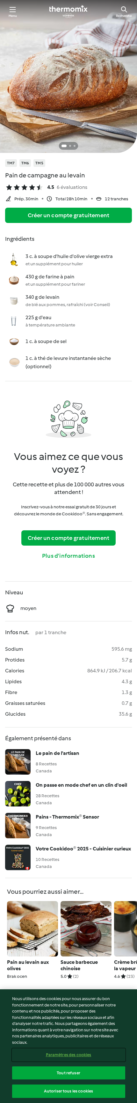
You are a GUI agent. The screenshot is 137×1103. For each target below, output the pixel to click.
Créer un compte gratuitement (69, 215)
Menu (13, 16)
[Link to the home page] (68, 11)
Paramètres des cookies (68, 1054)
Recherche (124, 16)
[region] (68, 1046)
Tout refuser (68, 1073)
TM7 (11, 163)
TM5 (39, 163)
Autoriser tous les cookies (68, 1091)
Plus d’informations (68, 555)
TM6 (25, 163)
